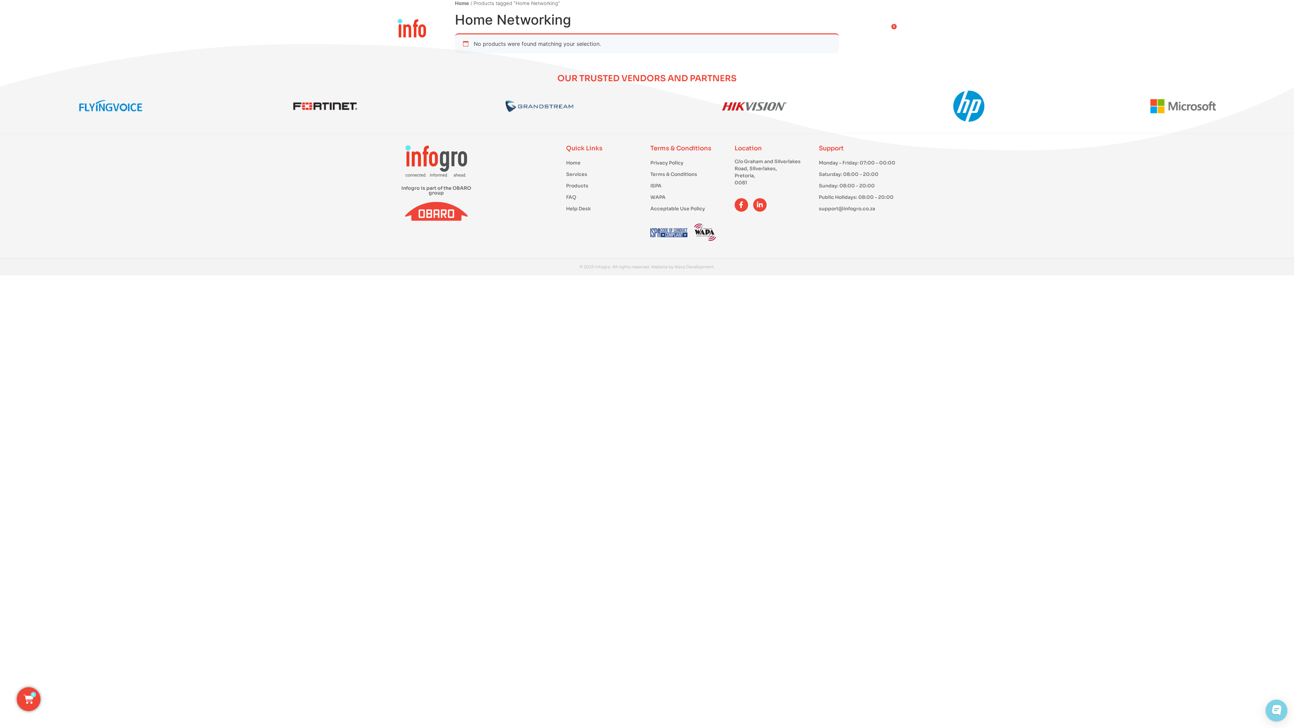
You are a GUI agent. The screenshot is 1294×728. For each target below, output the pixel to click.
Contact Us (853, 30)
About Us (792, 30)
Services (735, 30)
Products (677, 30)
